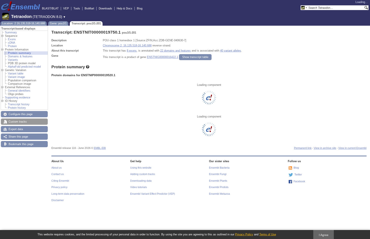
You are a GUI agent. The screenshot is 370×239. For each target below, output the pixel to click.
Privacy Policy (244, 234)
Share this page (18, 136)
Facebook (299, 181)
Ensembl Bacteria (219, 167)
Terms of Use (267, 234)
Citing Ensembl (60, 181)
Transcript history (19, 104)
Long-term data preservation (67, 194)
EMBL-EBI (100, 148)
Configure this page (21, 114)
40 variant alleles (230, 50)
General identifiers (19, 90)
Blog (139, 8)
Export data (16, 129)
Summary (11, 32)
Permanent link (303, 148)
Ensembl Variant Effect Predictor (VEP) (152, 194)
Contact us (57, 174)
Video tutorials (138, 187)
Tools (76, 8)
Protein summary (19, 53)
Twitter (298, 174)
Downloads (105, 8)
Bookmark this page (21, 144)
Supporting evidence (17, 97)
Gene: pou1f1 (58, 23)
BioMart (89, 8)
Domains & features (20, 56)
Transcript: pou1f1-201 (86, 23)
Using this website (140, 167)
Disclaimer (57, 200)
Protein (12, 46)
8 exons (132, 50)
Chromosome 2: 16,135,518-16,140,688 (127, 45)
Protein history (17, 107)
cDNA (11, 42)
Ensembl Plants (218, 181)
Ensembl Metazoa (219, 194)
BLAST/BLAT (50, 8)
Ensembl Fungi (218, 174)
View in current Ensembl (352, 148)
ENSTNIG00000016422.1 (162, 57)
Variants (13, 59)
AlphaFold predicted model (24, 66)
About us (56, 167)
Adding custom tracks (142, 174)
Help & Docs (124, 8)
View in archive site (325, 148)
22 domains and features (175, 50)
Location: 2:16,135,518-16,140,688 (23, 23)
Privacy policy (59, 187)
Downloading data (141, 181)
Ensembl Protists (218, 187)
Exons (12, 39)
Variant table (15, 73)
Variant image (16, 77)
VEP (66, 8)
